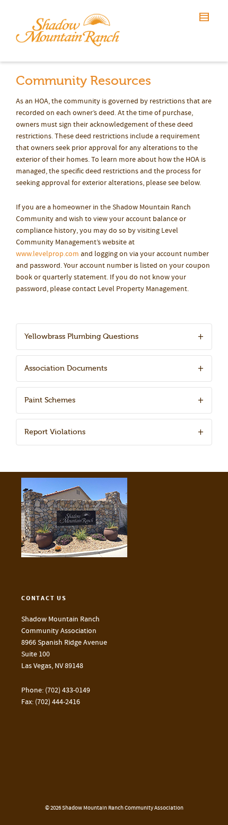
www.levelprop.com (47, 254)
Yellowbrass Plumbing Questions (81, 336)
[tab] (114, 336)
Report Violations (54, 432)
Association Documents (65, 368)
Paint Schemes (49, 400)
